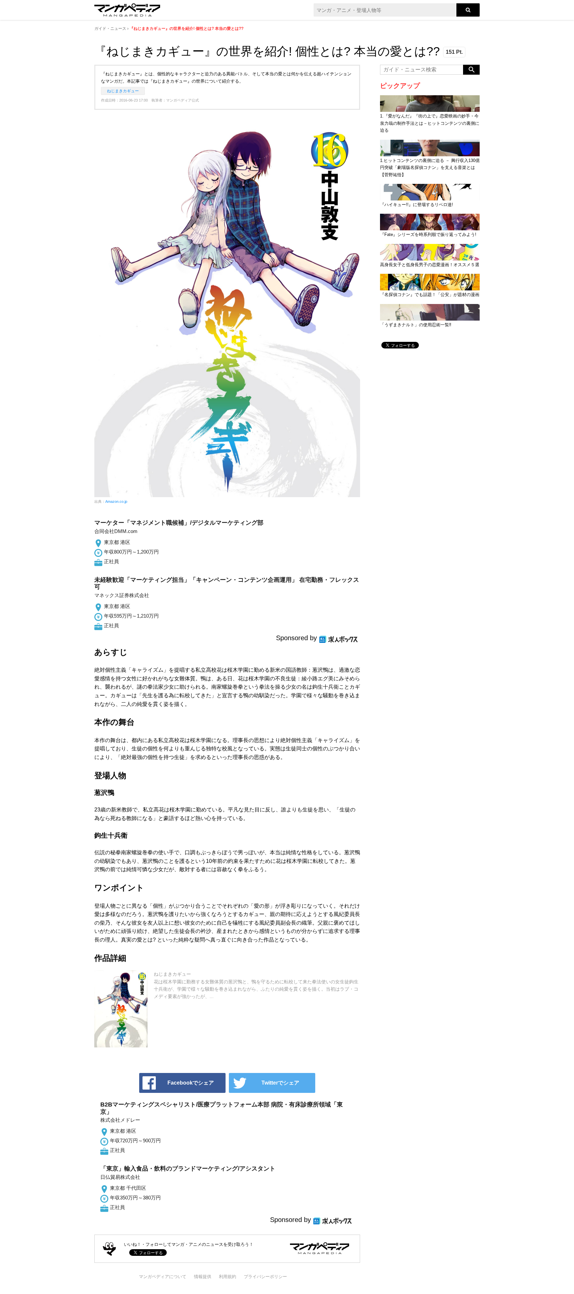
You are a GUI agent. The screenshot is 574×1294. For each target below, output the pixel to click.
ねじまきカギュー (123, 91)
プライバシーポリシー (265, 1276)
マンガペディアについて (162, 1276)
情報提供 (202, 1276)
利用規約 (227, 1276)
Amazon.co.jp (116, 501)
